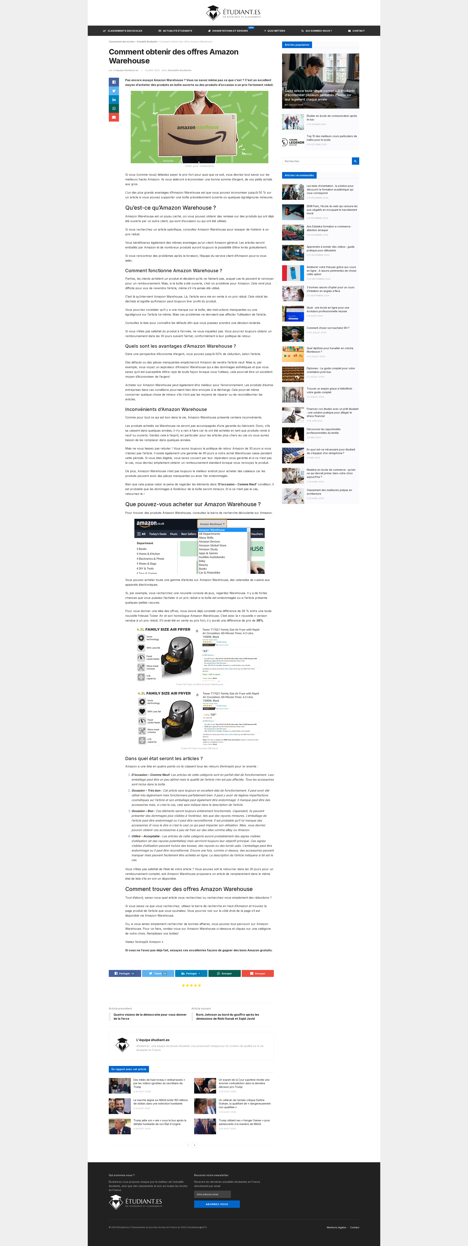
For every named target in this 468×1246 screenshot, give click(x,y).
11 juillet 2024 (316, 356)
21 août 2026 (142, 1108)
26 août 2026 (143, 1091)
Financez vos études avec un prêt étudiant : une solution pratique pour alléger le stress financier (332, 412)
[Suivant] (194, 1145)
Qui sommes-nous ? (318, 30)
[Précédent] (188, 1145)
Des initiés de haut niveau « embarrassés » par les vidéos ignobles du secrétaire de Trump (159, 1083)
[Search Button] (355, 161)
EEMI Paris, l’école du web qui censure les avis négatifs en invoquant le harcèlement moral (332, 210)
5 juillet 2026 (294, 104)
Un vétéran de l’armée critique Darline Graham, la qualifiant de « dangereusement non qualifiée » (245, 1103)
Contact (358, 30)
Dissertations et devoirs (230, 30)
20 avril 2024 (316, 498)
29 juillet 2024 (317, 332)
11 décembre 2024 (318, 198)
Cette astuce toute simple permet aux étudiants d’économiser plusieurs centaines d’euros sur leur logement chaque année (319, 95)
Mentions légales (336, 1227)
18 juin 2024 (315, 421)
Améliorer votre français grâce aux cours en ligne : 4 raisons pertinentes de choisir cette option (331, 270)
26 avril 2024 (316, 481)
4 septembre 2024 (318, 295)
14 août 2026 (228, 1128)
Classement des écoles (122, 41)
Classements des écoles (125, 30)
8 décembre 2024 (318, 218)
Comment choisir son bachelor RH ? (328, 327)
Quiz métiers (276, 30)
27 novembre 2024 (319, 255)
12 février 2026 (317, 124)
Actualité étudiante (177, 30)
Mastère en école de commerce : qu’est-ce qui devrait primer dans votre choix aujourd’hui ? (331, 473)
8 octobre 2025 (317, 144)
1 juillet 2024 (316, 376)
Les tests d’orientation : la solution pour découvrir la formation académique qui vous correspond (330, 189)
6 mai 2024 (314, 437)
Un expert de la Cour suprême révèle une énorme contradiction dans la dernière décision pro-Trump (244, 1083)
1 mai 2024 (314, 457)
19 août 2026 (142, 1128)
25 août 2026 (228, 1091)
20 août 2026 (228, 1112)
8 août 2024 (315, 316)
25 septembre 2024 (319, 279)
